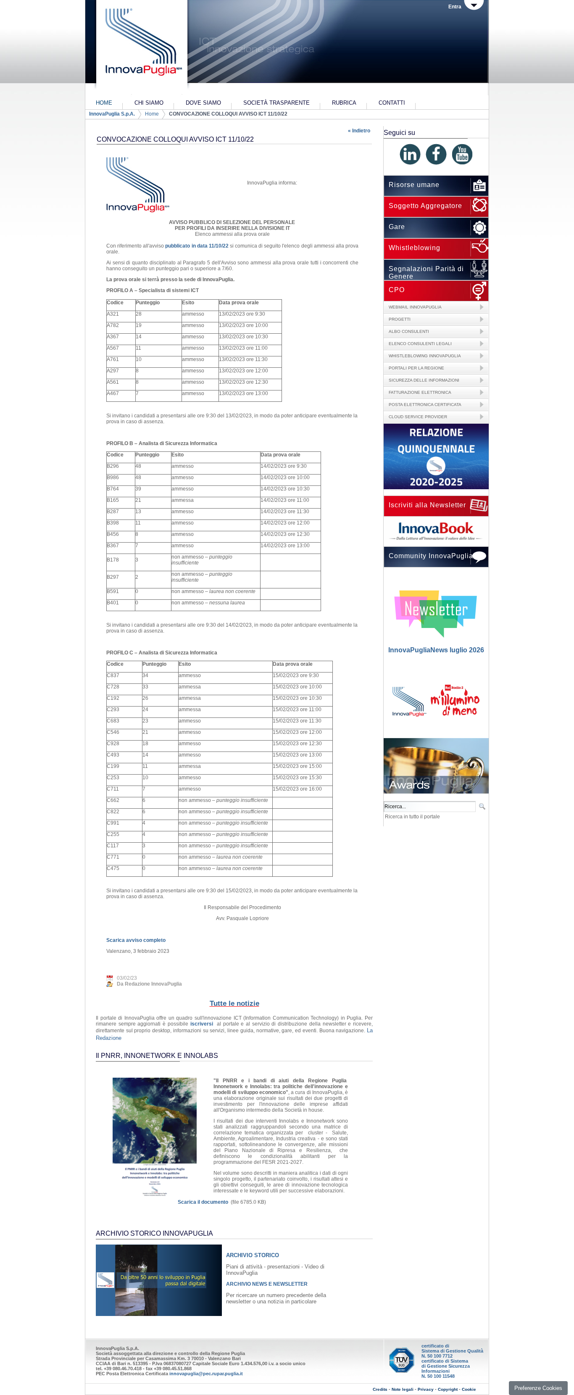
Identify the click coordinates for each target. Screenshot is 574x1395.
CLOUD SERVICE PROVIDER (418, 416)
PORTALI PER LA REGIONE (416, 368)
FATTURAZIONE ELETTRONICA (420, 392)
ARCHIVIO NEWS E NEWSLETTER (267, 1284)
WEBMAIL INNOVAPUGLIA (415, 307)
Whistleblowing (414, 247)
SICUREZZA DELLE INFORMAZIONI (424, 380)
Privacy (426, 1389)
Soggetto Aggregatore (425, 205)
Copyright (448, 1389)
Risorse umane (414, 184)
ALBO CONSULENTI (409, 331)
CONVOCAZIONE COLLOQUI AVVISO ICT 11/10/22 (228, 114)
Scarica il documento (203, 1202)
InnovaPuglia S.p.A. (112, 114)
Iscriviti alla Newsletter (427, 505)
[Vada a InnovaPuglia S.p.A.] (141, 48)
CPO (397, 289)
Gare (397, 226)
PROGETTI (400, 319)
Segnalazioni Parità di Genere (426, 272)
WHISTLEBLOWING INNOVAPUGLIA (425, 355)
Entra (454, 7)
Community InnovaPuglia (431, 555)
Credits (380, 1389)
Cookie (469, 1389)
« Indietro (359, 131)
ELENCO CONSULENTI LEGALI (420, 343)
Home (152, 114)
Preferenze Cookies (538, 1388)
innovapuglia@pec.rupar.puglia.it (206, 1373)
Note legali (402, 1389)
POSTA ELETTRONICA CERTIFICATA (425, 404)
